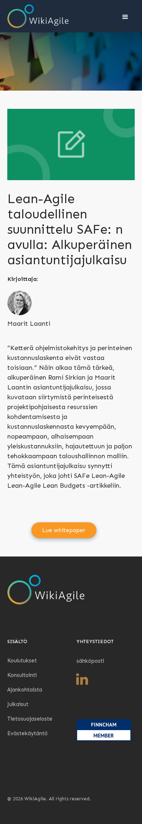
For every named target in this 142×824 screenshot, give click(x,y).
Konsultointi (22, 675)
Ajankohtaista (24, 689)
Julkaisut (17, 704)
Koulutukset (22, 660)
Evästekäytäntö (27, 733)
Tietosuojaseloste (29, 719)
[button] (124, 16)
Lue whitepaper (64, 530)
